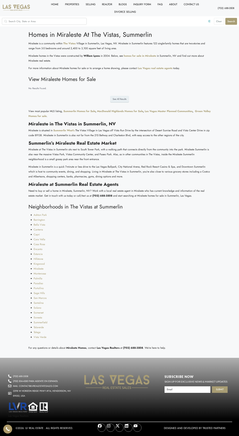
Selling (90, 4)
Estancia (38, 254)
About (173, 4)
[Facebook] (102, 428)
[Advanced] (209, 21)
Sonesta (38, 317)
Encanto (38, 249)
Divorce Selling (125, 12)
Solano (37, 308)
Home (55, 4)
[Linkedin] (128, 428)
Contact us (191, 4)
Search (231, 21)
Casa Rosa (39, 244)
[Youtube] (137, 428)
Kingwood (39, 264)
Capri (37, 234)
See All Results (119, 99)
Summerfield (40, 322)
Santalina (39, 303)
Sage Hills (39, 293)
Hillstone (38, 259)
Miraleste (38, 269)
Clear (219, 21)
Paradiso (38, 283)
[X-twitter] (119, 428)
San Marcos (40, 298)
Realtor (107, 4)
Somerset (39, 312)
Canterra (38, 229)
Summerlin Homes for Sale (79, 111)
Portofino (39, 288)
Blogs (123, 4)
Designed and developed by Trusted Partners (195, 428)
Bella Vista (39, 225)
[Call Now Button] (7, 429)
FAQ (160, 4)
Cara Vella (39, 239)
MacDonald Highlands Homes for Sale (120, 111)
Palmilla (38, 278)
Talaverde (39, 327)
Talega (37, 332)
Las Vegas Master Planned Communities (169, 111)
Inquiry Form (142, 4)
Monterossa (40, 273)
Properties (72, 4)
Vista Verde (40, 337)
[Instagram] (110, 428)
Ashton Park (40, 215)
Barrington (39, 220)
